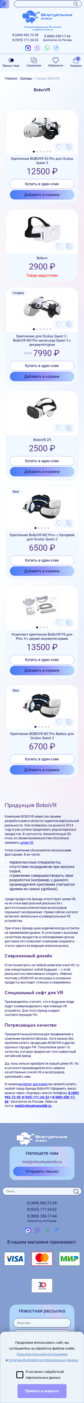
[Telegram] (56, 48)
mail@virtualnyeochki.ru (33, 1106)
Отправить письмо (42, 1171)
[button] (33, 152)
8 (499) (25, 35)
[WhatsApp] (46, 48)
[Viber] (37, 48)
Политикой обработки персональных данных (43, 1360)
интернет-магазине (33, 1084)
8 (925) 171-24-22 (35, 1097)
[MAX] (28, 48)
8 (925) (25, 40)
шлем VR (26, 842)
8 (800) (57, 38)
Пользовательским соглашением (42, 1354)
